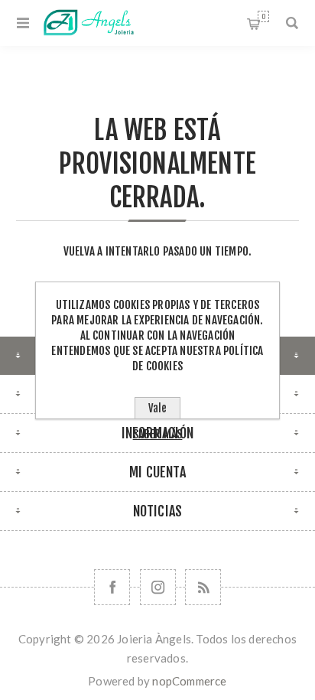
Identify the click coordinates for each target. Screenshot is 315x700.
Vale (157, 408)
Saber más (158, 434)
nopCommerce (189, 681)
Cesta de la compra (263, 16)
